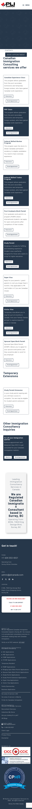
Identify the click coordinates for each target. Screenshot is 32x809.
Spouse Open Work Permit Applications (16, 672)
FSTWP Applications (9, 660)
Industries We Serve (8, 712)
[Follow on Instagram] (9, 579)
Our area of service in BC (10, 694)
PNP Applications (8, 654)
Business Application (8, 689)
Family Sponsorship (8, 686)
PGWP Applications (9, 667)
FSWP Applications (9, 657)
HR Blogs (4, 718)
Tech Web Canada (18, 804)
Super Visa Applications (10, 680)
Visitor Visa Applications (11, 683)
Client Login (5, 730)
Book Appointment (16, 55)
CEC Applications (8, 652)
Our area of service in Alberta (11, 697)
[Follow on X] (6, 579)
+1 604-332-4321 (16, 606)
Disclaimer (5, 738)
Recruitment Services (9, 709)
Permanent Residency (9, 648)
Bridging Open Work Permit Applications (16, 669)
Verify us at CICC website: (13, 642)
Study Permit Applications (11, 675)
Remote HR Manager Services (11, 706)
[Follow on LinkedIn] (12, 579)
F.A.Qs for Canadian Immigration (12, 700)
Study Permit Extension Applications (15, 677)
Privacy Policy (6, 735)
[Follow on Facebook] (2, 579)
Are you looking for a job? (10, 715)
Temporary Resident (8, 663)
